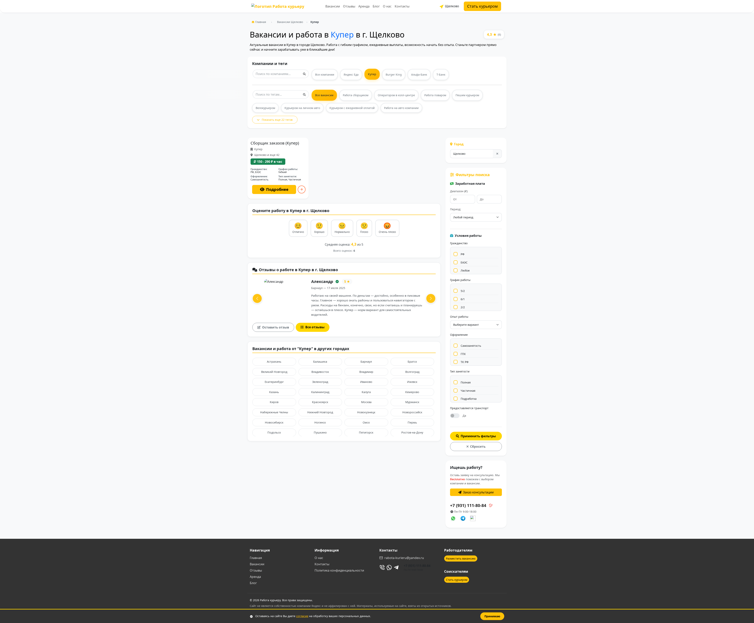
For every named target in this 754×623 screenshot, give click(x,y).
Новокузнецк (366, 412)
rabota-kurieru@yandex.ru (404, 558)
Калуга (366, 392)
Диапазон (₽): (459, 191)
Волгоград (412, 372)
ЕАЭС (464, 262)
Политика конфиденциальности (339, 570)
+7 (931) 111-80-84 (417, 566)
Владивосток (320, 372)
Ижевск (412, 382)
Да (464, 415)
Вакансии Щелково (290, 22)
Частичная (468, 390)
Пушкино (320, 432)
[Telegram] (396, 567)
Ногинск (320, 422)
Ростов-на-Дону (412, 432)
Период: (455, 209)
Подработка (469, 399)
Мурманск (412, 402)
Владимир (366, 372)
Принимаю (492, 616)
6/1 (463, 299)
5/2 (463, 291)
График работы (460, 280)
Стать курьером (482, 6)
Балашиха (320, 361)
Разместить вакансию (461, 558)
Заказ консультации (478, 492)
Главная (260, 22)
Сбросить (478, 446)
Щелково (451, 6)
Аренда (364, 6)
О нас (387, 6)
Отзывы (349, 6)
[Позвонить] (382, 567)
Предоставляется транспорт (469, 408)
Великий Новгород (274, 372)
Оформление (459, 335)
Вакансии (332, 6)
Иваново (366, 382)
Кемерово (412, 392)
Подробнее (277, 189)
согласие (302, 616)
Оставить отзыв (275, 327)
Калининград (320, 392)
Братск (412, 361)
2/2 (463, 307)
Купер (342, 34)
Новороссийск (412, 412)
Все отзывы (315, 327)
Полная (466, 382)
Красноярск (320, 402)
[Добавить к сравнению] (302, 189)
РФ (462, 254)
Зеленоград (320, 382)
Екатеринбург (274, 382)
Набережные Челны (274, 412)
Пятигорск (366, 432)
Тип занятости (459, 371)
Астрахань (274, 361)
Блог (376, 6)
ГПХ (463, 354)
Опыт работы (459, 316)
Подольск (274, 432)
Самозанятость (471, 346)
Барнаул (366, 361)
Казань (274, 392)
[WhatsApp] (389, 567)
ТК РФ (465, 362)
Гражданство (459, 243)
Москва (366, 402)
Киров (274, 402)
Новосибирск (274, 422)
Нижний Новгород (320, 412)
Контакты (402, 6)
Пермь (412, 422)
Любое (465, 270)
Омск (366, 422)
